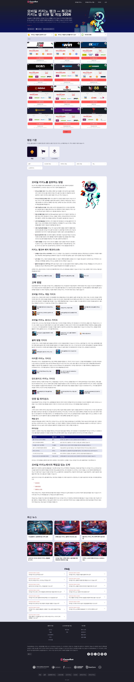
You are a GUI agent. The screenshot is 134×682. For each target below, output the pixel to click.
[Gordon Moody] (78, 667)
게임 (50, 632)
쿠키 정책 (67, 680)
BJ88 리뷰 (94, 104)
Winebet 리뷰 (94, 126)
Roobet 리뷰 (40, 126)
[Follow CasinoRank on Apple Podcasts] (105, 654)
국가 (50, 637)
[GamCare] (91, 667)
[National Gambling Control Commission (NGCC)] (41, 667)
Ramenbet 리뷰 (67, 126)
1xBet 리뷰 (93, 60)
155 (67, 632)
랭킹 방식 (83, 634)
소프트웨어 (50, 634)
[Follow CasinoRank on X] (95, 654)
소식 (106, 2)
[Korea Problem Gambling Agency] (67, 667)
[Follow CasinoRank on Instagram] (92, 654)
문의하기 (83, 632)
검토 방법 (83, 637)
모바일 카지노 (78, 2)
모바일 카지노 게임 (89, 2)
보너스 (50, 629)
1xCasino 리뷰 (67, 82)
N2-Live (67, 629)
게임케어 (37, 483)
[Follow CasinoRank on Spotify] (102, 654)
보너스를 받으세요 (40, 58)
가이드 (99, 2)
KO (29, 654)
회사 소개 (83, 629)
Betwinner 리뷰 (93, 82)
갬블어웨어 (38, 486)
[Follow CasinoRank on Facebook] (88, 654)
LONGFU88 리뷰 (40, 60)
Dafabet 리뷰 (40, 104)
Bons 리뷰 (40, 82)
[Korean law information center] (56, 667)
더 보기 (66, 131)
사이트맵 (50, 639)
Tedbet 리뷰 (67, 104)
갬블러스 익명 (38, 489)
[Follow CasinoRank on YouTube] (98, 654)
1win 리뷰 (67, 60)
